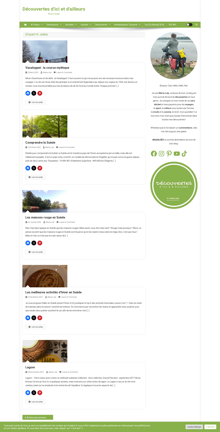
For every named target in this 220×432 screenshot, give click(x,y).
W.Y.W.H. (172, 24)
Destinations (52, 24)
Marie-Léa (47, 72)
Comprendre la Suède (40, 142)
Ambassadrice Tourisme (125, 24)
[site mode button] (189, 24)
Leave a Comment (64, 72)
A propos (35, 24)
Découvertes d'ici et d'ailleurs (53, 9)
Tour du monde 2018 (154, 24)
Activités (69, 24)
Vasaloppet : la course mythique (47, 67)
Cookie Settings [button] (194, 427)
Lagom (30, 367)
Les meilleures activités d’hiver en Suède (53, 292)
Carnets (84, 24)
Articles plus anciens (36, 417)
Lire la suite (37, 102)
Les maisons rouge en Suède (45, 217)
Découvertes (101, 24)
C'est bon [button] (210, 427)
